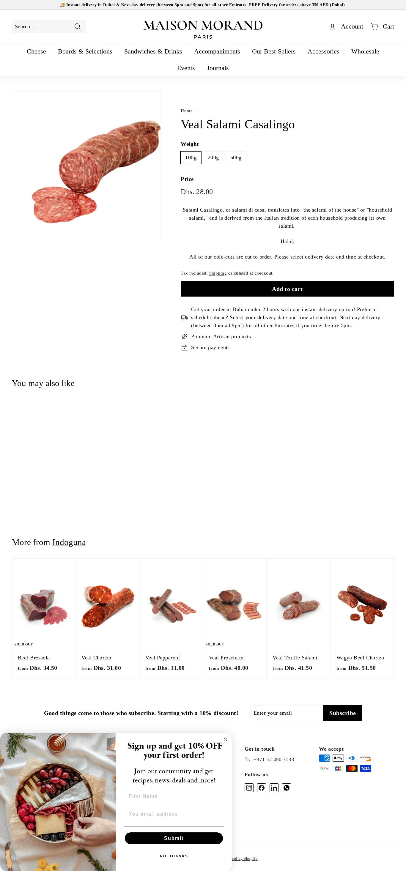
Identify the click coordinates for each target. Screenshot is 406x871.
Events (186, 68)
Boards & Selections (85, 51)
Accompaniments (217, 51)
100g (190, 157)
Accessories (323, 51)
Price (187, 179)
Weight (190, 144)
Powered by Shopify (240, 858)
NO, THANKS (174, 856)
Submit (174, 838)
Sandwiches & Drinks (153, 51)
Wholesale (365, 51)
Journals (218, 68)
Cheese (36, 51)
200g (213, 157)
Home (187, 110)
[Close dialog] (225, 739)
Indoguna (69, 542)
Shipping (218, 272)
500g (236, 157)
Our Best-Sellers (274, 51)
